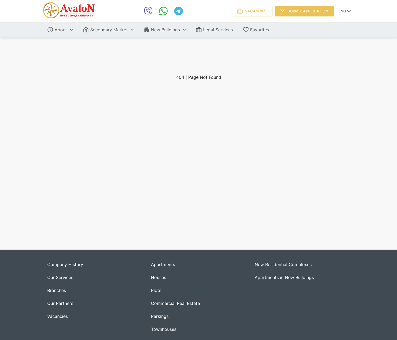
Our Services (60, 277)
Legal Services (218, 29)
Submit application (308, 11)
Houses (158, 277)
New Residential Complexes (283, 264)
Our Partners (60, 303)
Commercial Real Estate (175, 303)
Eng (342, 11)
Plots (156, 290)
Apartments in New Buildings (284, 277)
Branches (56, 290)
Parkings (160, 316)
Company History (65, 264)
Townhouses (163, 329)
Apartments (163, 264)
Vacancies (256, 11)
